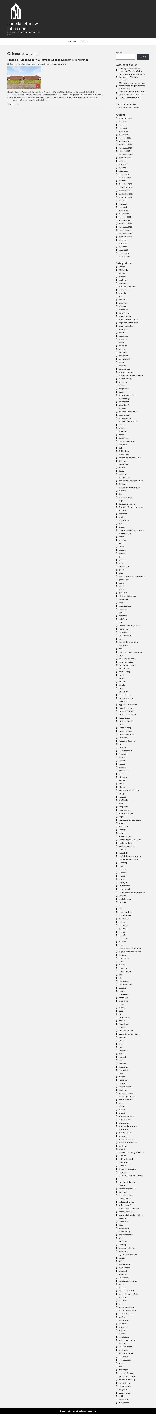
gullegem (123, 592)
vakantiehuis (125, 1198)
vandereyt (123, 1218)
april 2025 (123, 171)
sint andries (124, 1119)
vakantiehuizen (126, 1202)
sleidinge (123, 1136)
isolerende (124, 754)
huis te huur (124, 668)
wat (120, 1304)
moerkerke (124, 958)
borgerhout (124, 388)
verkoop (122, 1244)
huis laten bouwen (127, 665)
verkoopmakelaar (127, 1248)
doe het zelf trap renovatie (131, 481)
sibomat (122, 1106)
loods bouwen (125, 899)
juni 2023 (123, 243)
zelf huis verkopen (127, 1376)
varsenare (123, 1221)
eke (120, 523)
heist (121, 602)
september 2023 (126, 233)
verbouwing (124, 1231)
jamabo (122, 757)
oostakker (123, 994)
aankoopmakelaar (127, 286)
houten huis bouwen (128, 642)
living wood (124, 889)
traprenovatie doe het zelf (131, 1175)
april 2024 (123, 210)
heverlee (123, 616)
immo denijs (124, 718)
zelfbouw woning (127, 1379)
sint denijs (124, 1123)
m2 (120, 905)
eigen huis (124, 520)
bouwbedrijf (124, 398)
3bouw (122, 273)
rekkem (122, 1063)
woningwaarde (126, 1353)
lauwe (121, 866)
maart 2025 (124, 174)
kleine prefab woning (129, 790)
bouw (121, 392)
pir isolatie (124, 1017)
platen (122, 1020)
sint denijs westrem (128, 1126)
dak (120, 448)
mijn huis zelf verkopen (130, 951)
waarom (122, 1297)
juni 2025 (123, 164)
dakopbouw (124, 454)
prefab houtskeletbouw (129, 1034)
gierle (121, 569)
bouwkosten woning (128, 421)
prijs (121, 1040)
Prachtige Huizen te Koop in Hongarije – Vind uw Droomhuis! (132, 77)
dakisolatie (124, 451)
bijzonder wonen (126, 372)
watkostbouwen (126, 1314)
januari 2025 (124, 181)
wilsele (122, 1333)
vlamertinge (124, 1267)
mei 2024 (123, 207)
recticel (122, 1057)
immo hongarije (126, 721)
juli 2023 (122, 240)
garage (122, 553)
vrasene (122, 1274)
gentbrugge (124, 566)
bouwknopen (125, 418)
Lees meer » (12, 104)
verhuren (123, 1241)
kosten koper (125, 836)
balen (121, 342)
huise (33, 64)
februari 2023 (125, 256)
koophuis (123, 806)
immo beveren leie (127, 714)
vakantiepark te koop (129, 1208)
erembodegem (125, 533)
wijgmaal (54, 64)
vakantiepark (125, 1205)
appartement (125, 316)
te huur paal (124, 1162)
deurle (122, 467)
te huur (122, 1155)
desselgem (123, 464)
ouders (122, 1007)
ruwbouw (123, 1090)
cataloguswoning (127, 441)
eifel (121, 517)
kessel (122, 764)
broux (121, 425)
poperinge (123, 1024)
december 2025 (125, 144)
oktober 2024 (124, 190)
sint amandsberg (126, 1116)
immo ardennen (126, 711)
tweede (122, 1185)
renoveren (123, 1070)
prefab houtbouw (126, 1030)
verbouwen (124, 1228)
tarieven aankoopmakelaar (131, 1152)
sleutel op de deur (127, 1139)
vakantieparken (126, 1211)
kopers (122, 823)
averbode (123, 339)
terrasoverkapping (127, 1169)
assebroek (123, 336)
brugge (122, 428)
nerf (121, 974)
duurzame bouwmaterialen (131, 507)
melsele (122, 935)
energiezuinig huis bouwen (131, 530)
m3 (120, 909)
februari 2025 (125, 177)
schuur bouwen (126, 1093)
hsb (120, 648)
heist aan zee (125, 606)
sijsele (122, 1109)
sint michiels (125, 1132)
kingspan (123, 780)
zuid (121, 1396)
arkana (122, 332)
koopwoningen (126, 813)
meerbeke (123, 928)
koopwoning (125, 810)
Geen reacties (16, 64)
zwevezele (123, 1399)
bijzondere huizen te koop (131, 375)
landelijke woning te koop (131, 859)
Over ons (72, 41)
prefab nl (123, 1037)
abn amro (123, 299)
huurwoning (125, 695)
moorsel (122, 965)
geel (121, 556)
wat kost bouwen (126, 1307)
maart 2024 (124, 213)
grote (121, 589)
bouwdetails (124, 405)
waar (121, 1284)
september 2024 (126, 194)
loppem (122, 902)
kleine (122, 787)
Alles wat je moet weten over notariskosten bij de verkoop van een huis (132, 86)
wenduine (123, 1320)
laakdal (122, 849)
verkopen (123, 1251)
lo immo (122, 895)
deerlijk (122, 461)
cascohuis (123, 438)
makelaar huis (125, 912)
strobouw (123, 1146)
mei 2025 (123, 167)
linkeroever (124, 885)
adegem (122, 306)
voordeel (123, 1271)
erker (121, 536)
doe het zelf (124, 477)
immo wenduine (126, 734)
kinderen (123, 777)
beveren (122, 365)
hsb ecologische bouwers (130, 652)
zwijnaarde (124, 1402)
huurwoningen (126, 698)
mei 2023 (123, 246)
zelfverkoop (124, 1383)
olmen (122, 991)
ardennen (123, 329)
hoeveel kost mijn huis (129, 625)
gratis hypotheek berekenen (132, 576)
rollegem (123, 1083)
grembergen (124, 579)
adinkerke (123, 309)
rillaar (122, 1076)
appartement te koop (128, 322)
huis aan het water (127, 658)
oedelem (122, 988)
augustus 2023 (125, 236)
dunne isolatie (125, 497)
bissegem (123, 382)
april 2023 (123, 250)
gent (121, 563)
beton (121, 362)
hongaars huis (125, 635)
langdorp (123, 862)
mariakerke (124, 918)
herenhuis (124, 609)
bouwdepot (124, 401)
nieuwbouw (124, 981)
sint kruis (123, 1129)
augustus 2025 (125, 157)
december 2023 (125, 223)
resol (121, 1073)
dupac (121, 500)
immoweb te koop (127, 741)
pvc (120, 1047)
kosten (122, 833)
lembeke (122, 876)
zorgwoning (124, 1393)
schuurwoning (126, 1100)
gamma (122, 550)
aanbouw (123, 280)
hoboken (123, 619)
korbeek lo (123, 826)
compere (123, 444)
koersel (122, 797)
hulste (122, 685)
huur (121, 688)
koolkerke (123, 800)
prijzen (122, 1044)
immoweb (123, 737)
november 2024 (125, 187)
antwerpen (124, 313)
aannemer (123, 290)
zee (120, 1366)
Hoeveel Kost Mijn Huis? (130, 97)
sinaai (122, 1113)
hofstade (123, 632)
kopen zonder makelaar (130, 820)
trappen (122, 1172)
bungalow (123, 431)
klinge (122, 793)
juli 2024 (123, 200)
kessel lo (123, 767)
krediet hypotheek (127, 846)
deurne (122, 471)
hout (121, 639)
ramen (122, 1053)
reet (120, 1060)
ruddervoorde (125, 1086)
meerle (122, 932)
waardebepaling (126, 1290)
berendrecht (124, 359)
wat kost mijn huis (127, 1310)
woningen (123, 1350)
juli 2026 (122, 121)
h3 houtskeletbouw (127, 596)
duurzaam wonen (127, 504)
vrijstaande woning (128, 1281)
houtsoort (123, 645)
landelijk (123, 853)
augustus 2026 (125, 118)
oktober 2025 (124, 151)
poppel (122, 1027)
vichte (122, 1258)
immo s (122, 724)
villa (121, 1261)
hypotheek (124, 701)
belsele (122, 349)
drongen (123, 484)
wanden (122, 1300)
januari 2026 (124, 141)
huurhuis (123, 691)
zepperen (123, 1389)
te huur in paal (126, 1159)
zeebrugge (123, 1370)
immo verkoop (125, 731)
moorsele (123, 968)
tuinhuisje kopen (127, 1182)
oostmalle (123, 997)
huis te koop (124, 671)
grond (121, 583)
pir (120, 1014)
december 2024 (125, 184)
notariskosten (125, 984)
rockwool (123, 1080)
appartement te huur (128, 319)
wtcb (121, 1363)
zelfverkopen (125, 1386)
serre (121, 1103)
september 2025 (126, 154)
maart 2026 (124, 134)
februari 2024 (125, 217)
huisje (122, 678)
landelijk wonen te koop (130, 856)
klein (121, 783)
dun (120, 494)
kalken (122, 760)
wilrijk (122, 1330)
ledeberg (123, 869)
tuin (121, 1179)
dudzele (122, 490)
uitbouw (122, 1192)
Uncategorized (125, 1195)
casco (121, 434)
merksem (123, 938)
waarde (122, 1287)
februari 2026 (125, 138)
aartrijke (123, 293)
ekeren (122, 527)
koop (46, 64)
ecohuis (122, 510)
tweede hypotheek (127, 1188)
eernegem (123, 513)
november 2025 (125, 148)
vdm (121, 1225)
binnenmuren (125, 378)
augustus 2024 (125, 197)
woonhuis (123, 1356)
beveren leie (124, 369)
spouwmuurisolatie (128, 1142)
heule (121, 612)
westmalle (123, 1323)
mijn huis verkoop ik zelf (130, 948)
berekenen (123, 355)
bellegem (123, 346)
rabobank (123, 1050)
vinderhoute (124, 1264)
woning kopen (125, 1346)
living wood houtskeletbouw (132, 892)
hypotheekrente (126, 708)
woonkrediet (125, 1360)
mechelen (123, 925)
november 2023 (125, 227)
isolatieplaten (125, 750)
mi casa (122, 941)
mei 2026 (123, 128)
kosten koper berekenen (130, 839)
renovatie (123, 1067)
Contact (84, 41)
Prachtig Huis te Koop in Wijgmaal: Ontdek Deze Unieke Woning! (47, 59)
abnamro (123, 303)
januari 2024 (124, 220)
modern (122, 955)
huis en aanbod (126, 662)
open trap (123, 1001)
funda (121, 546)
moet (121, 961)
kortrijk (122, 830)
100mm (122, 266)
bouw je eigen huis (127, 395)
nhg (121, 978)
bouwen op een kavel (128, 411)
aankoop (123, 283)
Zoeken (119, 52)
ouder (121, 1004)
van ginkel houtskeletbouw (131, 1215)
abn (120, 296)
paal (121, 1011)
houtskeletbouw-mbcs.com (23, 26)
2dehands (123, 270)
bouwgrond (124, 415)
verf (120, 1238)
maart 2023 (124, 253)
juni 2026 (123, 125)
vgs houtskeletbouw (128, 1254)
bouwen (122, 408)
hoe (120, 622)
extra (121, 543)
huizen (40, 64)
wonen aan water (127, 1340)
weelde (122, 1317)
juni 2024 (123, 204)
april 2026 (123, 131)
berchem (123, 352)
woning (62, 64)
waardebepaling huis (128, 1294)
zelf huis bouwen (127, 1373)
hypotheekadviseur (128, 704)
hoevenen (123, 629)
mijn (121, 945)
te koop (122, 1165)
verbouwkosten (126, 1235)
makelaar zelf (125, 915)
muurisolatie (125, 971)
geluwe (122, 560)
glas (121, 573)
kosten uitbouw (126, 843)
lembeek (122, 872)
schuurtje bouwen (127, 1096)
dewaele (122, 474)
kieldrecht (123, 770)
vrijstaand (123, 1277)
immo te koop (125, 727)
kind (121, 774)
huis (28, 64)
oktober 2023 (124, 230)
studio (122, 1149)
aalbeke (122, 276)
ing (120, 744)
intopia (122, 747)
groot (121, 586)
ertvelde (122, 540)
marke (122, 922)
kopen (122, 816)
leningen (123, 882)
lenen (121, 879)
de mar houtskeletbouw (129, 457)
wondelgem (124, 1337)
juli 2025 (122, 161)
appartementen (126, 326)
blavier (122, 385)
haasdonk (123, 599)
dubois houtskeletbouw (129, 487)
